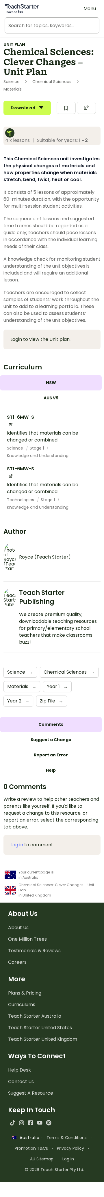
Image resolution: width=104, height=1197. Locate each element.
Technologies (21, 500)
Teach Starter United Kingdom (42, 1039)
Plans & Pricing (24, 993)
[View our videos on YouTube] (39, 1122)
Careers (17, 962)
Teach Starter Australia (34, 1016)
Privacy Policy (70, 1148)
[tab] (51, 382)
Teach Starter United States (40, 1027)
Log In (68, 1159)
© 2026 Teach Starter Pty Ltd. (54, 1169)
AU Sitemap (41, 1159)
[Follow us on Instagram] (21, 1122)
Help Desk (19, 1070)
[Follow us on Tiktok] (12, 1122)
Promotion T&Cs (31, 1148)
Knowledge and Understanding (37, 455)
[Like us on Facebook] (30, 1122)
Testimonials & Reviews (34, 950)
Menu (89, 8)
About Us (18, 927)
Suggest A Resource (30, 1093)
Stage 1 (37, 448)
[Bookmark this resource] (66, 108)
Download (24, 108)
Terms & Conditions (67, 1137)
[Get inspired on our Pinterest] (48, 1122)
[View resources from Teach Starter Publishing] (11, 133)
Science (15, 448)
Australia (28, 1137)
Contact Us (21, 1081)
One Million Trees (27, 939)
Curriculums (21, 1004)
